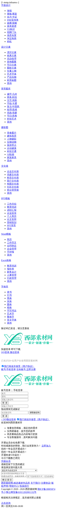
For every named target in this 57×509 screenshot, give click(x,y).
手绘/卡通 (12, 103)
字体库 (4, 286)
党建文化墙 (13, 174)
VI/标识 (11, 29)
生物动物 (11, 142)
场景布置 (11, 35)
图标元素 (11, 68)
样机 (9, 41)
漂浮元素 (11, 52)
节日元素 (11, 64)
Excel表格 (6, 260)
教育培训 (11, 207)
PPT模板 (5, 198)
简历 (9, 239)
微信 (14, 352)
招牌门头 (11, 32)
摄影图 (4, 127)
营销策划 (11, 222)
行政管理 (11, 278)
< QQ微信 (8, 419)
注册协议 (45, 483)
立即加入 (46, 445)
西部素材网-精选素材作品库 (15, 483)
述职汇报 (11, 210)
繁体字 (10, 316)
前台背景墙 (13, 190)
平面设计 (6, 5)
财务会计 (11, 272)
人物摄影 (11, 139)
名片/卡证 (12, 17)
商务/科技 (12, 97)
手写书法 (11, 310)
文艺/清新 (12, 100)
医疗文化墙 (13, 180)
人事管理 (11, 275)
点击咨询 (6, 503)
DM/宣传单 (12, 20)
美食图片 (11, 133)
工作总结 (11, 204)
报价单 (10, 269)
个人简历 (11, 216)
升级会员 (6, 461)
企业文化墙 (13, 171)
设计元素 (6, 47)
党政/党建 (12, 112)
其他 (9, 83)
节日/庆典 (12, 115)
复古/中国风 (13, 106)
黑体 (9, 298)
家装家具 (11, 157)
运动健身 (11, 148)
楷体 (9, 307)
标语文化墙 (13, 177)
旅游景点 (11, 145)
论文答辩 (11, 219)
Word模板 (6, 234)
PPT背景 (11, 225)
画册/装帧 (12, 23)
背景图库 (6, 88)
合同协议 (11, 245)
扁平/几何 (12, 94)
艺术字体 (11, 74)
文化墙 (4, 166)
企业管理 (11, 248)
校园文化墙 (13, 183)
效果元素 (11, 55)
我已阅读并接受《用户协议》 (19, 366)
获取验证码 (34, 412)
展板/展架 (12, 13)
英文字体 (11, 320)
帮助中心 (14, 486)
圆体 (9, 304)
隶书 (9, 292)
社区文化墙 (13, 187)
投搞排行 (24, 486)
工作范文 (11, 242)
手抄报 (10, 252)
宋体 (9, 301)
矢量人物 (11, 71)
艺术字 (10, 313)
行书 (9, 295)
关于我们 (35, 483)
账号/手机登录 (8, 369)
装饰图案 (11, 61)
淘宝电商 (11, 38)
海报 (9, 10)
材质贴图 (11, 80)
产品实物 (11, 77)
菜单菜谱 (11, 26)
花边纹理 (11, 58)
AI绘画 (10, 154)
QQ (5, 352)
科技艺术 (11, 119)
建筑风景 (11, 136)
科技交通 (11, 151)
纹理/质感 (12, 109)
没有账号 (26, 369)
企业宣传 (11, 213)
